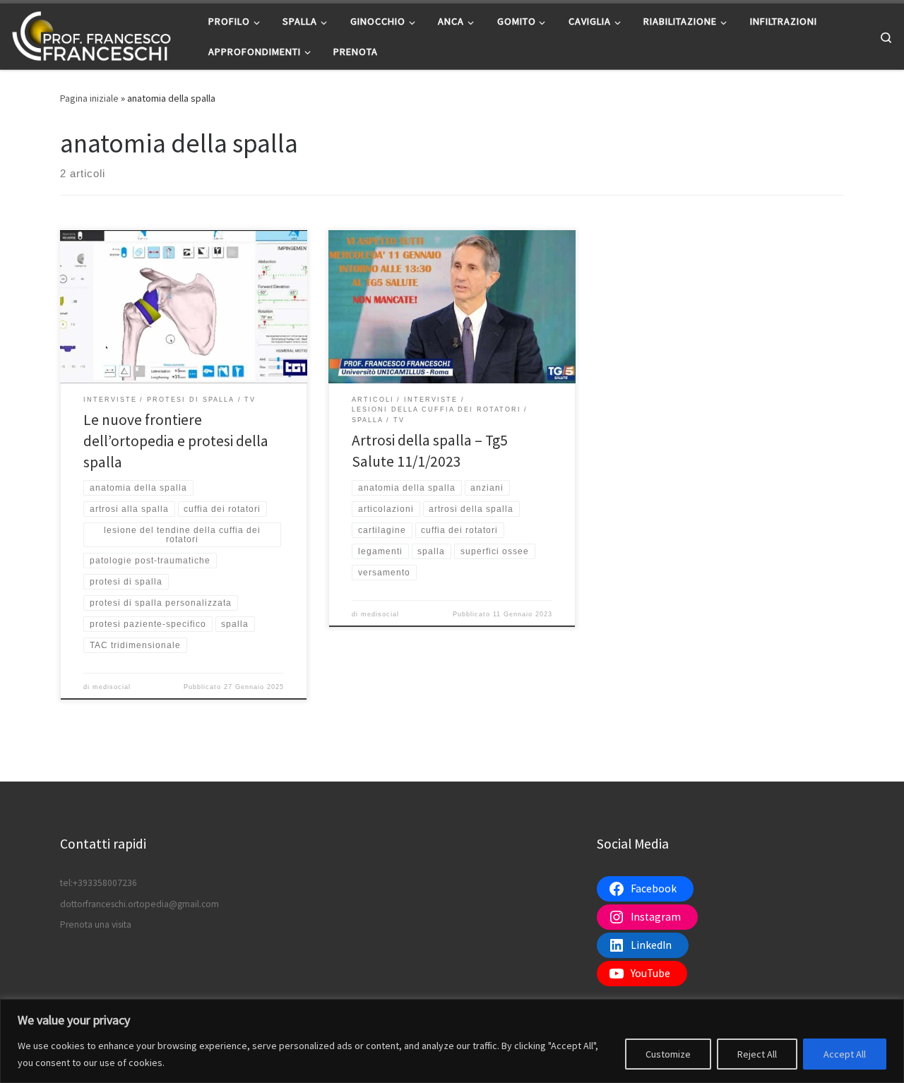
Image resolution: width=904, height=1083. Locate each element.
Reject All (757, 1054)
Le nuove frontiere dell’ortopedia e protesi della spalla (175, 441)
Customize (668, 1054)
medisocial (112, 686)
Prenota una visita (95, 925)
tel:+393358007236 (98, 883)
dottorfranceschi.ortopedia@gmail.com (139, 904)
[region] (452, 1041)
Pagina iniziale (89, 98)
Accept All (844, 1054)
